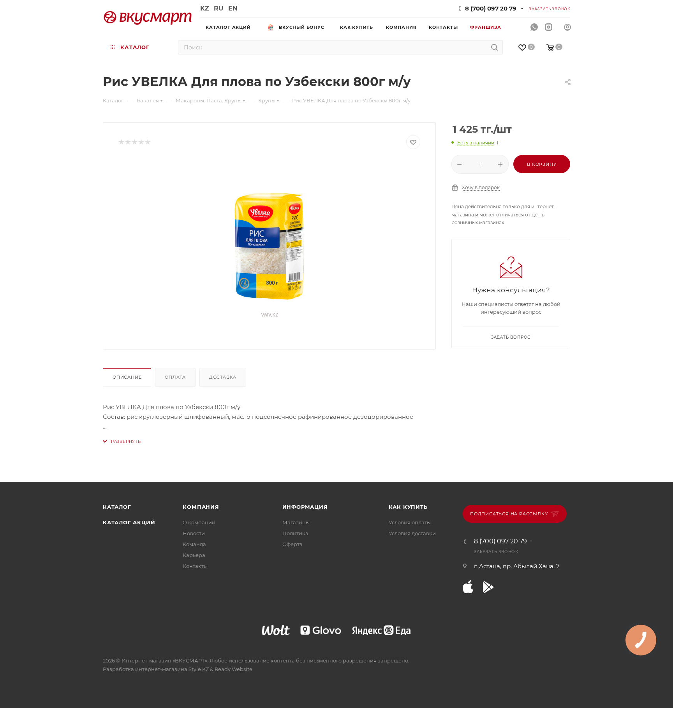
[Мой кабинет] (567, 28)
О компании (199, 522)
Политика (295, 533)
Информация (305, 507)
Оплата (175, 377)
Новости (194, 533)
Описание (127, 377)
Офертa (292, 544)
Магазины (296, 522)
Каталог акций (129, 522)
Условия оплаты (410, 522)
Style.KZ (199, 669)
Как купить (408, 507)
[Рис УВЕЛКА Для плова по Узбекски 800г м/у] (269, 246)
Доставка (222, 377)
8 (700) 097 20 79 (490, 8)
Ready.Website (233, 669)
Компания (201, 507)
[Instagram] (548, 27)
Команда (194, 544)
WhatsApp (534, 27)
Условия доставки (412, 533)
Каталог (117, 507)
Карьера (194, 555)
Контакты (195, 566)
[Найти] (494, 47)
